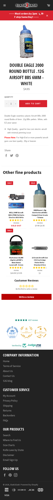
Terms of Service (12, 366)
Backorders (9, 415)
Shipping (8, 405)
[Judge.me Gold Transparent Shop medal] (41, 332)
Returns (7, 410)
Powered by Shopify (29, 484)
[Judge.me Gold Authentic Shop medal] (26, 332)
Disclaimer (8, 455)
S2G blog (7, 380)
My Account (9, 395)
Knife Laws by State (13, 450)
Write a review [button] (26, 296)
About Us (8, 371)
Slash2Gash (15, 484)
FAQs (5, 420)
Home (6, 361)
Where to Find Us (12, 440)
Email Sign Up (10, 460)
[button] (16, 220)
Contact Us (9, 376)
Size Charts (9, 445)
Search (6, 435)
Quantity (8, 97)
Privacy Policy (10, 400)
